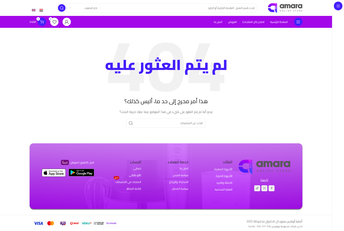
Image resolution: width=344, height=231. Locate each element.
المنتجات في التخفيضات (127, 181)
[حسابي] (67, 22)
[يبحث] (61, 8)
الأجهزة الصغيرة (223, 169)
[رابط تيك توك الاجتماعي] (257, 188)
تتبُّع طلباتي (135, 175)
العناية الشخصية (223, 189)
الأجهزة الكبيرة (224, 176)
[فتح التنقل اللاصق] (298, 22)
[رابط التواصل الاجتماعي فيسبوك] (272, 188)
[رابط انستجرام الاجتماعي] (264, 188)
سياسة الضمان (180, 188)
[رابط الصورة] (264, 166)
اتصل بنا (184, 168)
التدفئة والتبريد (224, 182)
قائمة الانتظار (133, 188)
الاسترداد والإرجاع (178, 181)
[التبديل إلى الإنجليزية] (33, 10)
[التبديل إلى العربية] (41, 10)
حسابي (137, 168)
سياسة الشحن (180, 175)
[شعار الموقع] (285, 8)
